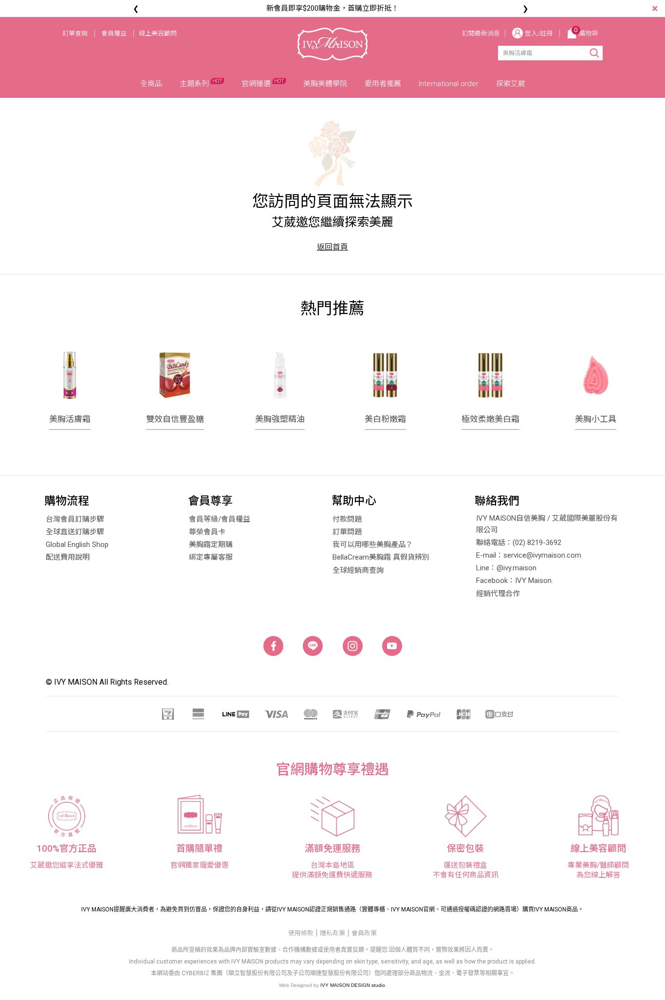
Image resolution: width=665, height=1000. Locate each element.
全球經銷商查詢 (358, 570)
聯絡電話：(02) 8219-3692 (518, 542)
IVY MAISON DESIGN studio (352, 985)
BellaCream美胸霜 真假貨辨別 (380, 557)
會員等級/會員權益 (219, 519)
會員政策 (364, 933)
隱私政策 (332, 933)
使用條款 (301, 933)
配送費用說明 (68, 557)
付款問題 (347, 519)
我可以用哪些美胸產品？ (372, 544)
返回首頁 (332, 247)
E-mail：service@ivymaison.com (528, 555)
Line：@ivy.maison (506, 568)
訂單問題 (347, 531)
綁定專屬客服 (211, 557)
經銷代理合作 (498, 593)
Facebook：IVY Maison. (514, 580)
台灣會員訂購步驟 (75, 519)
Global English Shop (77, 544)
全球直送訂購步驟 (75, 531)
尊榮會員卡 (207, 531)
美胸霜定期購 (211, 544)
